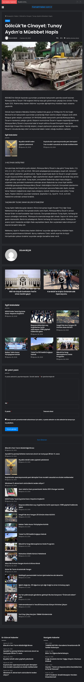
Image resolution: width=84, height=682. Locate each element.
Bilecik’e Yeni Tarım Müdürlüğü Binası (19, 448)
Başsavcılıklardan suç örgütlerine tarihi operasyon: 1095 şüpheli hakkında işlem (40, 328)
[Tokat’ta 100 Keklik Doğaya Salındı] (42, 344)
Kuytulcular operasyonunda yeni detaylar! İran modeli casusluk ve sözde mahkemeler (39, 477)
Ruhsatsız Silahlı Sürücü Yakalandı (32, 554)
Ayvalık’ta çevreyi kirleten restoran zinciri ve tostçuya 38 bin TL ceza (32, 454)
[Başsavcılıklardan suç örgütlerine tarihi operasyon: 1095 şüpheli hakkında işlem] (42, 316)
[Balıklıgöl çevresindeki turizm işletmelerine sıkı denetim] (11, 578)
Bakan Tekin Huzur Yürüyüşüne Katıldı (12, 353)
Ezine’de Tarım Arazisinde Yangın (18, 569)
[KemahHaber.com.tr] (42, 6)
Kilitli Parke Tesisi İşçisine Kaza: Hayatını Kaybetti (15, 312)
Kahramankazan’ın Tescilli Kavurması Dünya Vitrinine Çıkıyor (43, 604)
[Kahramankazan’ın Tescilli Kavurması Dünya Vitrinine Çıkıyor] (11, 607)
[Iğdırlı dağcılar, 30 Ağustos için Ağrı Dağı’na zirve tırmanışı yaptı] (11, 588)
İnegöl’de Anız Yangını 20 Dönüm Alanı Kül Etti (66, 326)
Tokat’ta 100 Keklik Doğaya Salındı (41, 353)
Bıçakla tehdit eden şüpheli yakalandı (30, 2)
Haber (16, 16)
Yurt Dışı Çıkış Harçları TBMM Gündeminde (35, 614)
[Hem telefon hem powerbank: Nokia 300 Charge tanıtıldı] (11, 492)
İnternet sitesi (48, 411)
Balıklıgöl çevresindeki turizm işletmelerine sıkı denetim (41, 575)
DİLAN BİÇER (13, 38)
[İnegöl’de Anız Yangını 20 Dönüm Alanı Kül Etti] (68, 316)
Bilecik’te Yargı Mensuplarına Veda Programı (64, 354)
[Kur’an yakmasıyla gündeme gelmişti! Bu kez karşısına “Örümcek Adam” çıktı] (11, 598)
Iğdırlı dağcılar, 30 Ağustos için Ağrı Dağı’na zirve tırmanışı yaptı (44, 585)
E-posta (8, 411)
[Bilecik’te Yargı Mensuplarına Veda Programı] (68, 344)
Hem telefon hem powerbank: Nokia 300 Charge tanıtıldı (41, 489)
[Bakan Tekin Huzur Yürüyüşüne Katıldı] (16, 344)
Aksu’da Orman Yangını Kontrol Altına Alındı (22, 563)
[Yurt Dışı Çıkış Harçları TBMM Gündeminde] (11, 617)
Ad (6, 403)
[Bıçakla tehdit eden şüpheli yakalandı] (11, 148)
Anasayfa (9, 16)
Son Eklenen (42, 440)
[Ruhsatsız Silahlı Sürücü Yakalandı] (11, 557)
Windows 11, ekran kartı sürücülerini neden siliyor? (24, 483)
